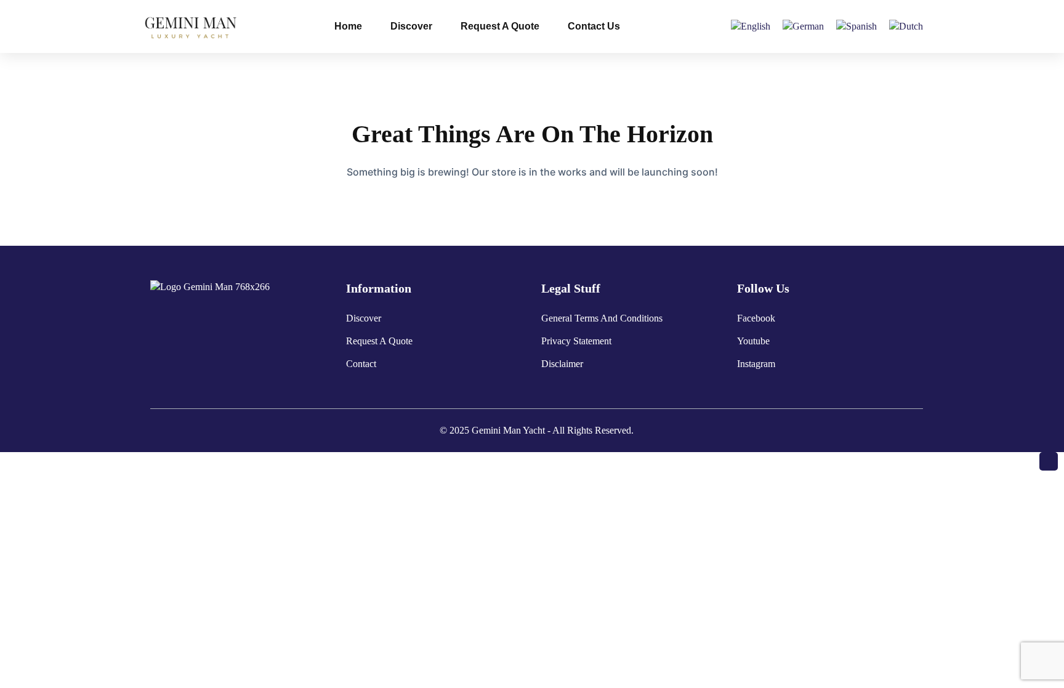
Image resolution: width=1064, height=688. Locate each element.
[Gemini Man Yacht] (192, 25)
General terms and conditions (602, 318)
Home (348, 26)
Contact (361, 363)
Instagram (756, 363)
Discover (411, 26)
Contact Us (594, 26)
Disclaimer (562, 363)
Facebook (756, 318)
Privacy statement (576, 341)
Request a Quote (500, 26)
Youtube (753, 341)
